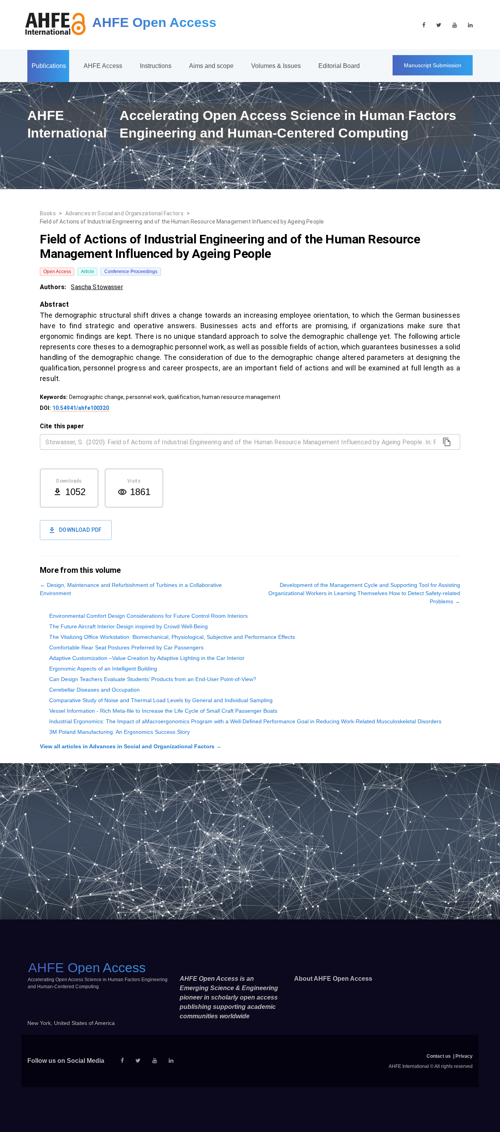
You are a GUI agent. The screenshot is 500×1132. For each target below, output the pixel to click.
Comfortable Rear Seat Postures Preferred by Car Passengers (126, 647)
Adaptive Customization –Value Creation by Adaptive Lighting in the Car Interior (147, 658)
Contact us (439, 1056)
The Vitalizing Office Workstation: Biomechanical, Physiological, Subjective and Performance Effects (172, 637)
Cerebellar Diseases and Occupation (94, 690)
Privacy (464, 1056)
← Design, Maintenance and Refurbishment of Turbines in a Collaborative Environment (131, 589)
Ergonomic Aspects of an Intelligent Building (103, 668)
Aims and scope (211, 66)
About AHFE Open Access (333, 978)
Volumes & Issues (276, 66)
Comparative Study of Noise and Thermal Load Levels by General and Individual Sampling (161, 700)
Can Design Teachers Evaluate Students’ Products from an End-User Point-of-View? (152, 679)
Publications (49, 66)
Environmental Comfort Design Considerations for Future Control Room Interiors (148, 616)
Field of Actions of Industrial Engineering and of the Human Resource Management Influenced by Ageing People (182, 221)
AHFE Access (103, 66)
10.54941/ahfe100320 (80, 408)
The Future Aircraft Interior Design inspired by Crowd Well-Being (128, 626)
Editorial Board (339, 66)
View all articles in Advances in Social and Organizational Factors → (130, 746)
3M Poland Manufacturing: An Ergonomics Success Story (119, 732)
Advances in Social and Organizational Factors (124, 213)
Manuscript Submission (432, 65)
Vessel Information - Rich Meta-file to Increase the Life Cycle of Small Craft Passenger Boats (163, 711)
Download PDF (80, 530)
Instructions (155, 66)
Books (48, 213)
